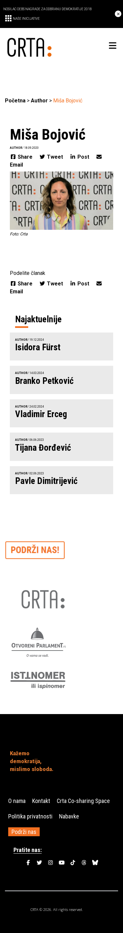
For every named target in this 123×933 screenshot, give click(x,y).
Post (83, 157)
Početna (15, 100)
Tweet (55, 157)
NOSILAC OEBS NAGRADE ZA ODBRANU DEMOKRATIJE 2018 (47, 9)
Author (39, 100)
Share (25, 157)
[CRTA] (33, 46)
